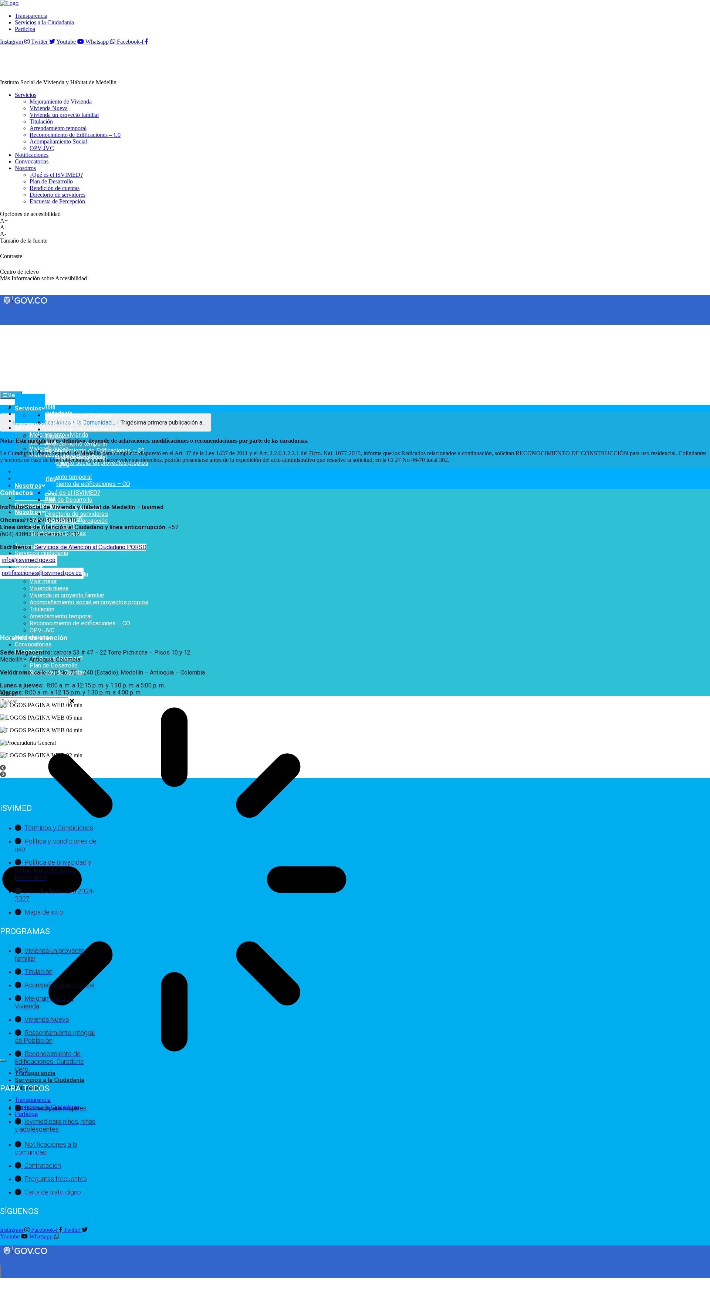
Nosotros (28, 511)
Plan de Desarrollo (54, 665)
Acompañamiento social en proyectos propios (89, 602)
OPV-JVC (42, 630)
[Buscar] (3, 1060)
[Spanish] (10, 328)
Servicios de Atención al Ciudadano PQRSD (90, 547)
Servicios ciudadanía (41, 553)
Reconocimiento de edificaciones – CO (80, 483)
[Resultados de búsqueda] (174, 880)
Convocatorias (33, 644)
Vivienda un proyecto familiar (67, 595)
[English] (3, 328)
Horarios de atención (33, 638)
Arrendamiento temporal (61, 476)
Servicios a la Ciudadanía (49, 1080)
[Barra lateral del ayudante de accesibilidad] (701, 27)
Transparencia (35, 1072)
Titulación (42, 609)
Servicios (28, 427)
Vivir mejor (43, 581)
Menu (13, 395)
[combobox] (34, 701)
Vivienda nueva (49, 588)
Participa (26, 1114)
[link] (9, 3)
